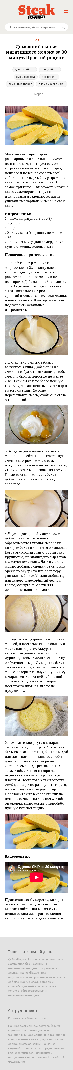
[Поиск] (63, 27)
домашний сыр (24, 69)
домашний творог (20, 84)
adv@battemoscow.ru (35, 1018)
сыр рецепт (49, 77)
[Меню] (66, 12)
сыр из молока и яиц (52, 84)
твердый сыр (49, 69)
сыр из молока (25, 77)
